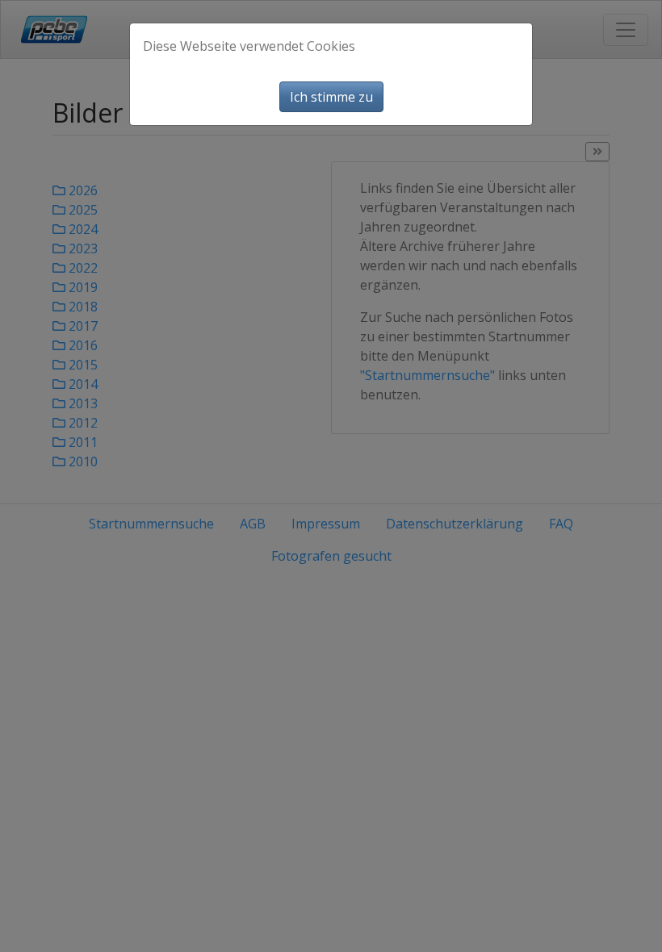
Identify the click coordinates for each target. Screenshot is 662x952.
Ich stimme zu (331, 97)
